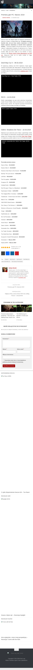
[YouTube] (13, 2)
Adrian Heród (6, 17)
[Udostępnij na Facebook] (8, 256)
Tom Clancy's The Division (17, 264)
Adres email (20, 351)
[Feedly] (20, 2)
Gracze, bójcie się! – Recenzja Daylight (13, 617)
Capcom (6, 261)
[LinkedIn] (18, 2)
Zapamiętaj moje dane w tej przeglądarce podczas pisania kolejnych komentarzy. (15, 363)
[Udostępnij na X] (3, 256)
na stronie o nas (22, 280)
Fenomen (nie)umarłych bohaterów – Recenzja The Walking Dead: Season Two (8, 318)
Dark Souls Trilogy (26, 136)
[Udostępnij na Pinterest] (17, 256)
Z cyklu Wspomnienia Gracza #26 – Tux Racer (15, 495)
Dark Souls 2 (12, 261)
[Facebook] (15, 2)
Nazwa (5, 351)
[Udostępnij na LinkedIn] (12, 256)
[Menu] (30, 2)
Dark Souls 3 (19, 261)
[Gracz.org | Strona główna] (2, 2)
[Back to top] (16, 652)
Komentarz (6, 341)
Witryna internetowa (8, 357)
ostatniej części (24, 71)
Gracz (3, 10)
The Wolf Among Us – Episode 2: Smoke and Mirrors (22, 318)
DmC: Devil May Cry (6, 264)
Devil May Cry (26, 261)
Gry (7, 10)
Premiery (11, 10)
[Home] (16, 4)
